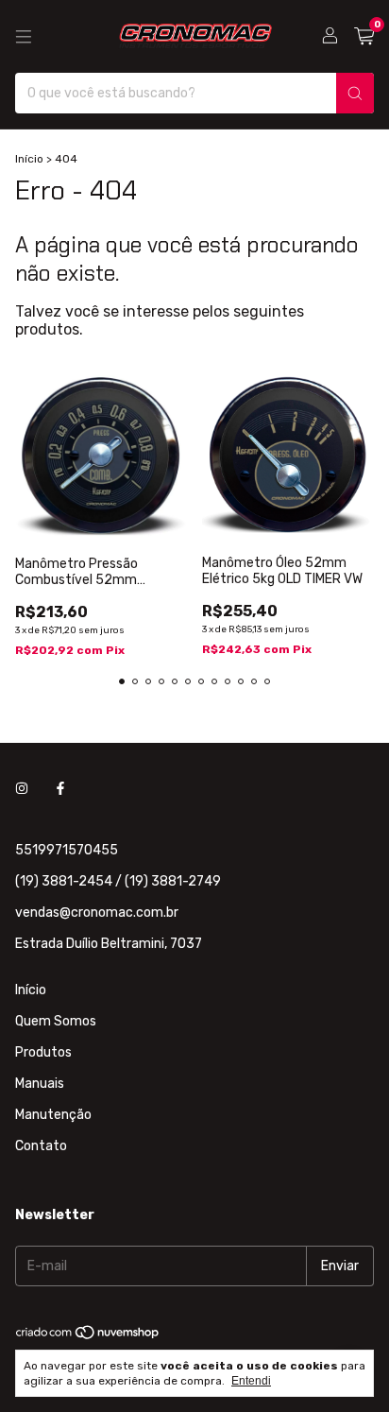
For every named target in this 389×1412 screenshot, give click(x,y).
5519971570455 (66, 850)
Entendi (251, 1380)
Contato (41, 1146)
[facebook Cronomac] (60, 789)
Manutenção (53, 1115)
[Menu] (23, 36)
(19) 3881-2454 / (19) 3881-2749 (118, 881)
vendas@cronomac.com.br (96, 912)
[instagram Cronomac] (21, 789)
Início (29, 158)
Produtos (43, 1052)
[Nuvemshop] (88, 1337)
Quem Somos (55, 1021)
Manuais (39, 1084)
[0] (364, 37)
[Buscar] (355, 93)
